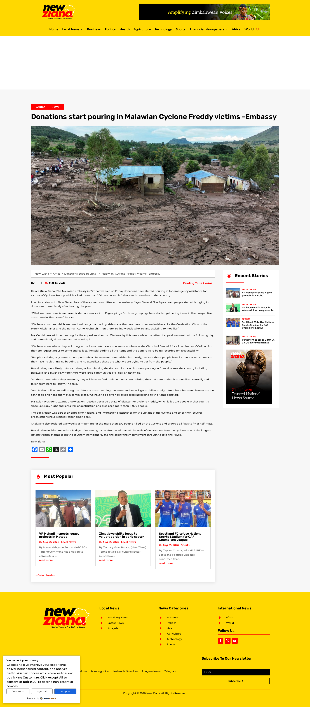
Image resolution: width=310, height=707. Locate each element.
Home (53, 29)
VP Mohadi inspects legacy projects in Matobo (59, 535)
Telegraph (171, 671)
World (249, 29)
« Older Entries (45, 575)
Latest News (116, 622)
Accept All (65, 691)
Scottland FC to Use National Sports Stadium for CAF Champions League (180, 536)
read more (46, 560)
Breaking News (118, 617)
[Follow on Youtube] (235, 641)
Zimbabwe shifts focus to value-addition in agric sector (121, 535)
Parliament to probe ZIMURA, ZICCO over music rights (258, 341)
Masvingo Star (100, 671)
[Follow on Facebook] (220, 641)
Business (94, 29)
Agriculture (142, 29)
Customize (18, 691)
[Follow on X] (228, 641)
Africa (236, 29)
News (55, 106)
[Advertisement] (155, 62)
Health (125, 29)
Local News (70, 29)
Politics (110, 29)
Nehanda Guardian (125, 671)
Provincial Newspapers (206, 29)
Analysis (113, 628)
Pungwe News (151, 671)
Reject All (41, 691)
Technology (163, 29)
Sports (180, 29)
